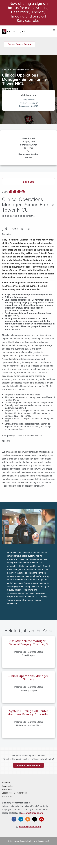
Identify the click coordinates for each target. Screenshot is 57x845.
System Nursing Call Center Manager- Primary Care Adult (28, 712)
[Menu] (54, 30)
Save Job (28, 181)
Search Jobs (7, 786)
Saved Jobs (7, 789)
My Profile (6, 782)
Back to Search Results (19, 44)
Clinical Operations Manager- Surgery (28, 677)
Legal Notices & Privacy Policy (14, 792)
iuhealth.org (7, 796)
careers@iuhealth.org (32, 812)
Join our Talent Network (28, 765)
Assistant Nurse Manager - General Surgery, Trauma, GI (29, 642)
